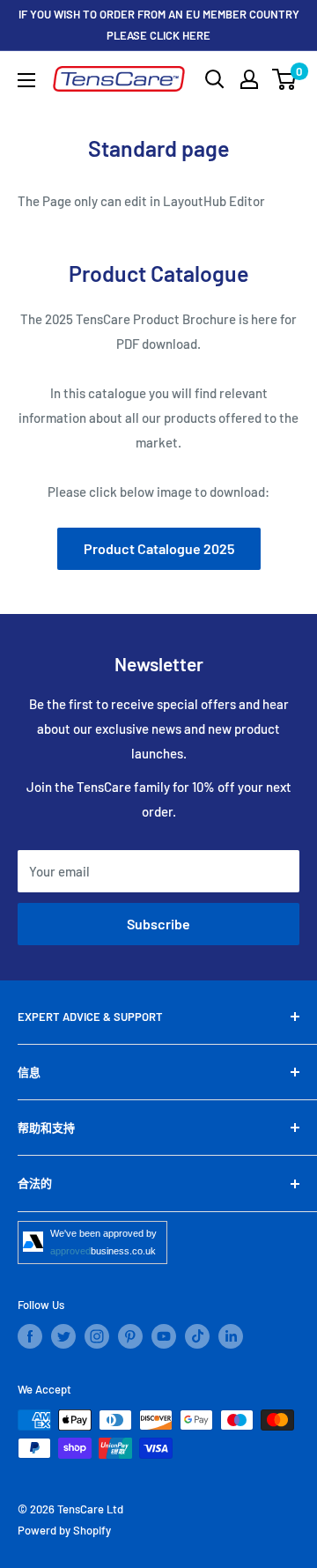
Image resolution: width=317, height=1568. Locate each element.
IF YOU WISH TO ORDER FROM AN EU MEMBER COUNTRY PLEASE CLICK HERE (158, 24)
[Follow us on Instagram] (97, 1336)
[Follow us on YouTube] (163, 1336)
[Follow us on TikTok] (197, 1336)
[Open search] (215, 79)
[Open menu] (26, 80)
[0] (285, 79)
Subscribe (158, 923)
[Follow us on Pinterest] (130, 1336)
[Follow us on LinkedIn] (230, 1336)
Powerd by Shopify (64, 1530)
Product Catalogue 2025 (159, 548)
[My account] (249, 79)
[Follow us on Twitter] (63, 1336)
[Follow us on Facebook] (30, 1336)
